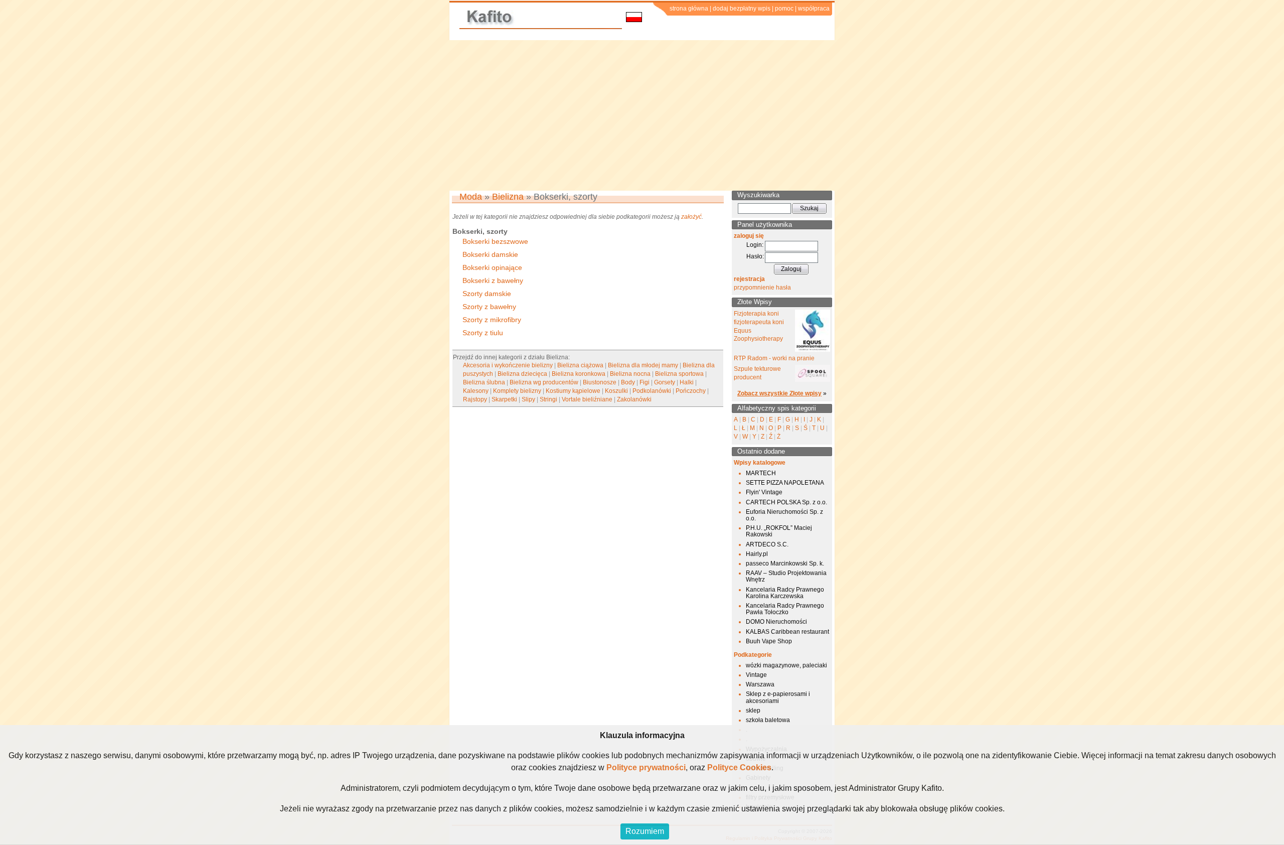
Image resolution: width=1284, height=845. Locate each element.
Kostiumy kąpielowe (573, 390)
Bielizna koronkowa (578, 373)
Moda (470, 197)
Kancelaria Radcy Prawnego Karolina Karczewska (785, 593)
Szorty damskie (486, 294)
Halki (687, 382)
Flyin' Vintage (764, 492)
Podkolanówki (651, 390)
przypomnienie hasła (762, 287)
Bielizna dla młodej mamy (643, 365)
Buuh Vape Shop (769, 641)
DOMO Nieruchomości (776, 621)
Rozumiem (644, 831)
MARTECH (761, 473)
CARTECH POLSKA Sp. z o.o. (786, 502)
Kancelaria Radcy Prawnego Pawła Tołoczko (785, 609)
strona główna (689, 8)
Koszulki (616, 390)
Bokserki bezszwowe (495, 241)
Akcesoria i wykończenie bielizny (508, 365)
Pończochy (691, 390)
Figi (644, 382)
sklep (753, 710)
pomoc (784, 8)
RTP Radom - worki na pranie (774, 358)
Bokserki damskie (490, 254)
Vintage (756, 674)
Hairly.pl (757, 553)
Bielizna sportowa (679, 373)
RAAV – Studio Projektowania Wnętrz (786, 576)
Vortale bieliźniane (587, 399)
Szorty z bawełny (489, 307)
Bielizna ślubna (484, 382)
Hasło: (755, 256)
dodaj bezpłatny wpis (741, 8)
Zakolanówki (634, 399)
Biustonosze (599, 382)
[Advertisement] (642, 115)
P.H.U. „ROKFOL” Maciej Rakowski (779, 531)
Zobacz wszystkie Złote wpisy (779, 393)
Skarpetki (504, 399)
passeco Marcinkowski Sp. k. (785, 563)
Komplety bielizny (517, 390)
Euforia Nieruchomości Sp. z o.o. (784, 515)
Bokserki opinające (492, 267)
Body (628, 382)
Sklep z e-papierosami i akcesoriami (778, 697)
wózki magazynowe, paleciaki (786, 665)
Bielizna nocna (630, 373)
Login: (754, 244)
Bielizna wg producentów (544, 382)
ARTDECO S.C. (767, 544)
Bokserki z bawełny (492, 280)
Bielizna (508, 197)
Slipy (528, 399)
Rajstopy (475, 399)
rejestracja (749, 279)
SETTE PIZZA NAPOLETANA (785, 482)
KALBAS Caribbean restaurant (787, 631)
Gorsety (664, 382)
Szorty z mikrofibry (491, 320)
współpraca (814, 8)
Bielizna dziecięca (522, 373)
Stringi (548, 399)
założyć (691, 216)
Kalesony (476, 390)
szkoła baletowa (768, 720)
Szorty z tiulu (482, 333)
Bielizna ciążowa (580, 365)
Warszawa (760, 684)
